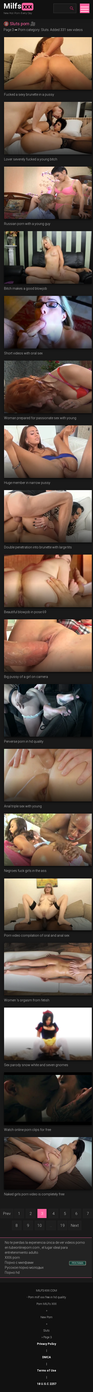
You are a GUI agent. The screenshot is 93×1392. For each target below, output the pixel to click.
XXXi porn (12, 1257)
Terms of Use (46, 1370)
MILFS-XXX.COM (46, 1290)
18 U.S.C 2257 (46, 1384)
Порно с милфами (19, 1262)
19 (62, 1225)
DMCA (46, 1357)
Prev (7, 1213)
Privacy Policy (46, 1344)
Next (75, 1225)
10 (39, 1225)
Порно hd (12, 1272)
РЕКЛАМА (77, 1263)
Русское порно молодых (24, 1267)
